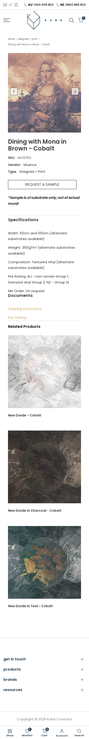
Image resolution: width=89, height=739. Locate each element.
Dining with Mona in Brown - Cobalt (29, 44)
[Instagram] (4, 5)
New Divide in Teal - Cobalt (30, 606)
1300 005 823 (43, 5)
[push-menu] (6, 20)
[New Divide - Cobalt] (44, 374)
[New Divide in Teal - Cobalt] (44, 564)
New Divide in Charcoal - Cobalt (34, 510)
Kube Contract (59, 719)
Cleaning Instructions (25, 309)
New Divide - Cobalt (24, 415)
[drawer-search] (71, 20)
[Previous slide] (14, 91)
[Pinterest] (16, 5)
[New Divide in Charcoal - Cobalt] (44, 469)
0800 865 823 (75, 5)
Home (11, 39)
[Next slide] (75, 91)
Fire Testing (17, 317)
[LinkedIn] (10, 5)
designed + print (27, 39)
